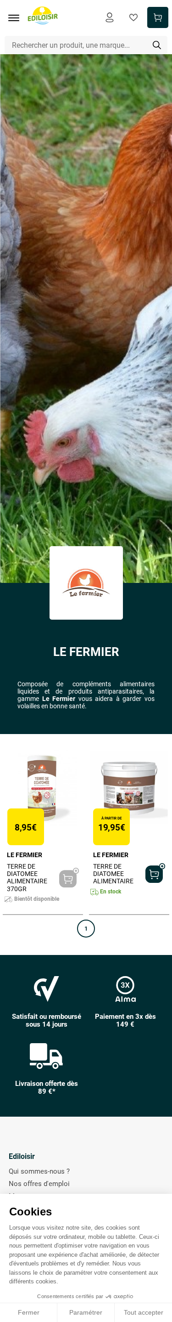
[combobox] (86, 45)
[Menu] (17, 17)
